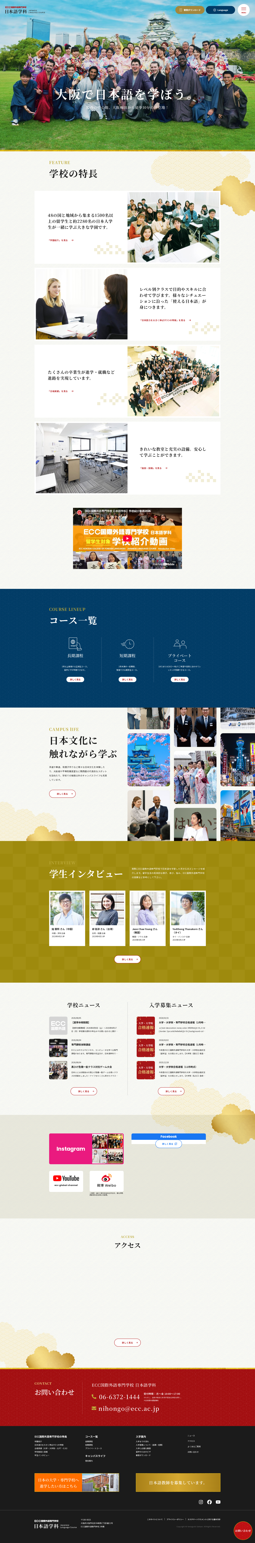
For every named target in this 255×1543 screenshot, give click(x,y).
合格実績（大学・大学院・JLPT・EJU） (52, 1448)
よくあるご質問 (194, 1446)
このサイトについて (155, 1519)
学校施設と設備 (41, 1451)
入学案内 (141, 1436)
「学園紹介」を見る (58, 240)
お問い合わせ (193, 1452)
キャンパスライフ (95, 1456)
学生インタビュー (42, 1455)
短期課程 (89, 1445)
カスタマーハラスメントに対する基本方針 (204, 1519)
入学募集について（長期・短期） (150, 1445)
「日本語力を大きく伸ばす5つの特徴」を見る (162, 320)
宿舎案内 (89, 1460)
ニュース (191, 1435)
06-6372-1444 (119, 1396)
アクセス (191, 1441)
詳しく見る (75, 679)
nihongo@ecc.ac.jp (129, 1408)
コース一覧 (91, 1436)
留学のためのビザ (143, 1451)
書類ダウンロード (143, 1455)
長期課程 (89, 1441)
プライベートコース (93, 1448)
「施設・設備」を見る (150, 468)
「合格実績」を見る (58, 391)
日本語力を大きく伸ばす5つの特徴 (49, 1445)
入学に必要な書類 (143, 1448)
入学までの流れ (142, 1441)
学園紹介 (38, 1441)
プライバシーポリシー (175, 1519)
